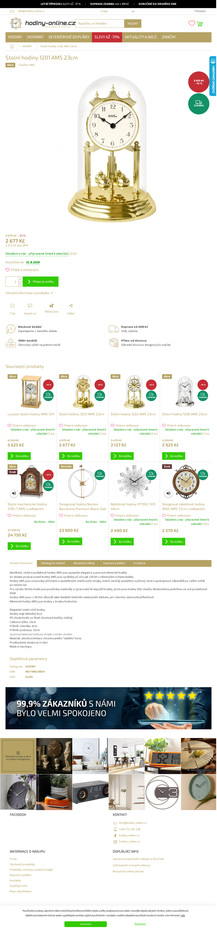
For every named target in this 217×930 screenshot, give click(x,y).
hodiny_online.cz (129, 842)
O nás (104, 11)
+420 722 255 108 (129, 829)
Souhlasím (86, 924)
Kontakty (15, 881)
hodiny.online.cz (129, 835)
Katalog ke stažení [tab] (53, 563)
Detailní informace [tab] (21, 563)
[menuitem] (15, 37)
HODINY (30, 666)
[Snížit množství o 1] (20, 284)
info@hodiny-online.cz (133, 823)
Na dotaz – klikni (44, 522)
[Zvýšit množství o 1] (20, 279)
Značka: (27, 65)
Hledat (133, 23)
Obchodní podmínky (22, 865)
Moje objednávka (20, 892)
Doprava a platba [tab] (114, 563)
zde (183, 915)
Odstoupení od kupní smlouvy (131, 865)
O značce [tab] (139, 563)
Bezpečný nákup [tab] (84, 563)
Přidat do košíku (43, 281)
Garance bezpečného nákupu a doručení (138, 859)
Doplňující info (18, 886)
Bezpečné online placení (128, 872)
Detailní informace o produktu (27, 293)
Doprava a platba (20, 875)
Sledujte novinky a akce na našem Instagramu (18, 758)
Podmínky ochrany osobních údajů (31, 870)
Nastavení (140, 924)
